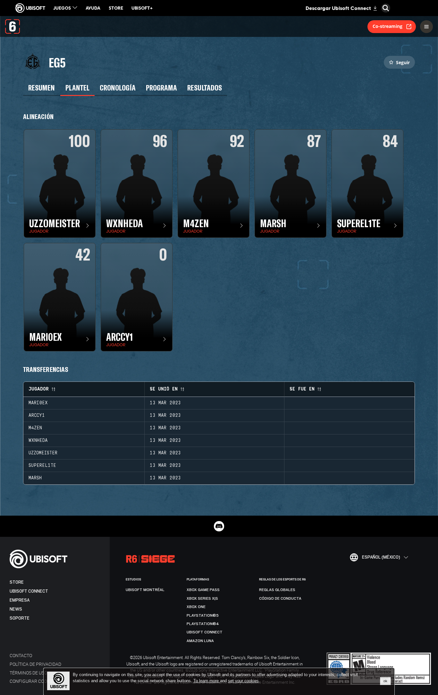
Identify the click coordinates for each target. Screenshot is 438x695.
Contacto (21, 655)
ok (385, 681)
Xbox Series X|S (202, 598)
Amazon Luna (200, 641)
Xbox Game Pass (203, 590)
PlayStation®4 (203, 624)
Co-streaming (387, 26)
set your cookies (243, 681)
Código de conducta (280, 598)
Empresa (19, 600)
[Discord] (219, 526)
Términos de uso (28, 673)
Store (17, 582)
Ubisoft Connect (29, 591)
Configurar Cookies (33, 681)
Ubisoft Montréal (145, 590)
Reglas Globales (277, 590)
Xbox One (196, 607)
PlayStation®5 (203, 615)
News (16, 609)
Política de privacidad (35, 664)
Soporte (19, 618)
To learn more (206, 680)
